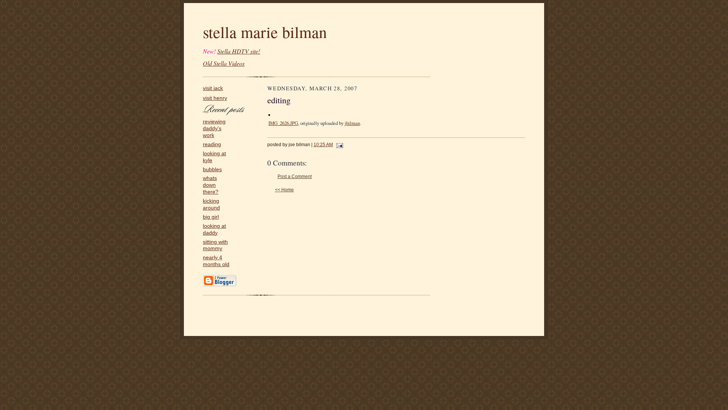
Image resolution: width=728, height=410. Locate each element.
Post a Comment (295, 176)
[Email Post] (338, 144)
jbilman (352, 123)
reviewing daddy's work (214, 128)
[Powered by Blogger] (219, 285)
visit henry (215, 98)
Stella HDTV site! (238, 51)
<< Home (284, 189)
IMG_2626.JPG (283, 123)
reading (212, 144)
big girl (211, 217)
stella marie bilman (265, 32)
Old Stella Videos (224, 63)
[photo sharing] (269, 113)
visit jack (213, 88)
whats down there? (210, 185)
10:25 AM (323, 144)
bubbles (212, 169)
